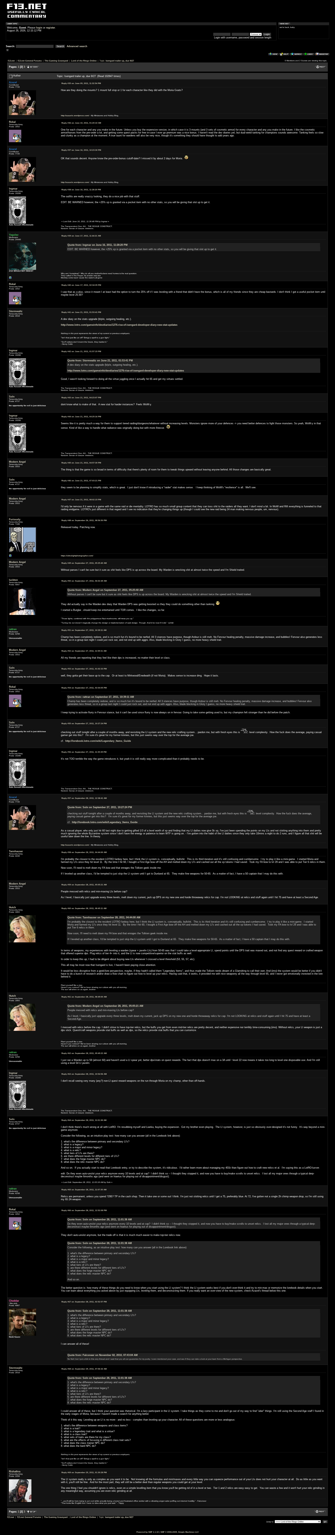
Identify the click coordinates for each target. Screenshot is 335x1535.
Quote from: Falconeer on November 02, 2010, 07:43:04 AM (102, 1355)
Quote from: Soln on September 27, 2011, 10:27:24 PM (99, 807)
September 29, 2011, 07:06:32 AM (84, 1369)
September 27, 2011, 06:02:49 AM (84, 581)
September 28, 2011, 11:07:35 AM (83, 1190)
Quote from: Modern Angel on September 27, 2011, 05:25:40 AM (105, 590)
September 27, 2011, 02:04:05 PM (84, 688)
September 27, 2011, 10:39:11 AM (83, 630)
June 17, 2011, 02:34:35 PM (81, 285)
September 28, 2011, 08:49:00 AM (84, 997)
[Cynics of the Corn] (10, 279)
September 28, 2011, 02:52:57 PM (84, 1302)
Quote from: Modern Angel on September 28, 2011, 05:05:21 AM (105, 1005)
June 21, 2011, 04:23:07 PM (81, 398)
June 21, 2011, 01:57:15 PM (81, 351)
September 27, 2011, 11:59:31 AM (83, 651)
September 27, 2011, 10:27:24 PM (84, 723)
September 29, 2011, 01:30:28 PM (84, 1472)
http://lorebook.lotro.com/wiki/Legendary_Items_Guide (98, 740)
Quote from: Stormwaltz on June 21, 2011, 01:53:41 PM (100, 360)
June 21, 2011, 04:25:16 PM (81, 417)
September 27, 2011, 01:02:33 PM (84, 669)
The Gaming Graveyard (56, 61)
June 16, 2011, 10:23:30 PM (81, 150)
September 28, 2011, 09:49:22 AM (84, 1053)
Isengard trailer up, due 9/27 (120, 61)
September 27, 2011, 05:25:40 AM (84, 563)
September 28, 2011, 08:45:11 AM (83, 908)
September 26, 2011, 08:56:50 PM (84, 520)
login (39, 27)
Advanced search (77, 46)
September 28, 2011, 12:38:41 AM (84, 798)
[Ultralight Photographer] (10, 557)
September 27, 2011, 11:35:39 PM (83, 752)
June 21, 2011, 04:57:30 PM (81, 463)
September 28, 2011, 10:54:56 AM (84, 1074)
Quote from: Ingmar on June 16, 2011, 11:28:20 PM (97, 244)
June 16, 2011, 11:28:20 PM (81, 190)
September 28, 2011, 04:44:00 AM (84, 852)
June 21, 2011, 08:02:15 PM (81, 500)
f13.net (11, 61)
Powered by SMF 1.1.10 (147, 1532)
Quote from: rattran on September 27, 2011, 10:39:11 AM (100, 696)
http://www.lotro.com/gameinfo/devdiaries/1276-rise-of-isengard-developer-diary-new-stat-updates (119, 324)
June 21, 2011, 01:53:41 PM (81, 312)
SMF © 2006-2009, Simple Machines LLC (180, 1532)
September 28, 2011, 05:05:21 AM (84, 885)
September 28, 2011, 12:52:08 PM (84, 1210)
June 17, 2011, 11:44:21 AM (81, 236)
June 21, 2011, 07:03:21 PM (81, 481)
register (50, 27)
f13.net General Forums (30, 61)
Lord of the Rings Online (84, 61)
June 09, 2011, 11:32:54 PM (81, 83)
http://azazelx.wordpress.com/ (75, 115)
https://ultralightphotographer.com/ (77, 556)
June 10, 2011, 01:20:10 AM (81, 123)
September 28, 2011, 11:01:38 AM (83, 1120)
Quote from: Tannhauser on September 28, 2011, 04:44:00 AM (103, 917)
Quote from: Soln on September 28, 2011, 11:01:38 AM (99, 1219)
